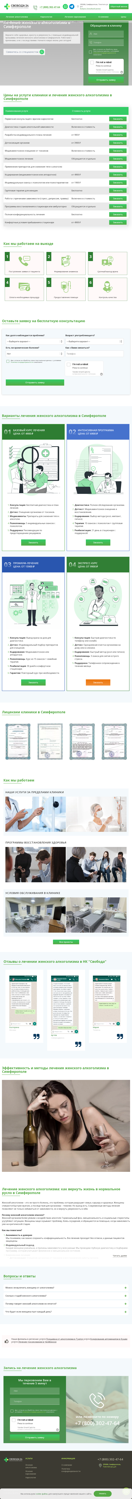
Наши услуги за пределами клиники (34, 792)
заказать (118, 118)
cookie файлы (42, 1493)
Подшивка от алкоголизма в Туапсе (64, 1339)
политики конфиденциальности (104, 53)
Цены (123, 16)
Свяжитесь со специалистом (22, 51)
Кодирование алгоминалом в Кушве (108, 1339)
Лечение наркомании (75, 16)
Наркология (46, 16)
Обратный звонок (118, 6)
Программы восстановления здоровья (35, 842)
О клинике (103, 16)
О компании (66, 1465)
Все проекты (66, 942)
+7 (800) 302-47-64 (50, 7)
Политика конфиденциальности (70, 1470)
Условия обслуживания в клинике (32, 893)
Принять (102, 1494)
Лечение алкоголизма (17, 16)
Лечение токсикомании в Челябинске (37, 1341)
